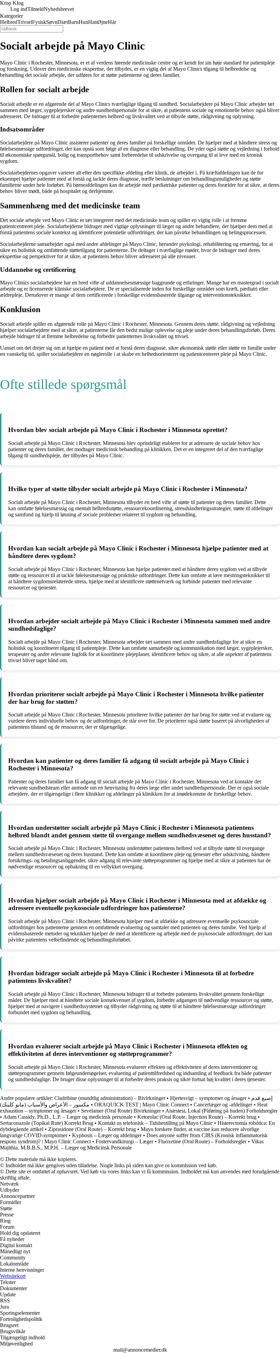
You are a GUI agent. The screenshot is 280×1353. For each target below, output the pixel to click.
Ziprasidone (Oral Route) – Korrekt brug (92, 1129)
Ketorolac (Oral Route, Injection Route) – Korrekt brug (196, 1117)
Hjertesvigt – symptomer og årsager (208, 1098)
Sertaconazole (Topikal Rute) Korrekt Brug (46, 1123)
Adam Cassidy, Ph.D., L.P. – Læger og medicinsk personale (67, 1117)
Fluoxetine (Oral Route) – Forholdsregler (202, 1141)
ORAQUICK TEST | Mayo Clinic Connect (141, 1104)
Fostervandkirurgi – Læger (124, 1141)
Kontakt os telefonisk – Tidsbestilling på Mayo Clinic (155, 1123)
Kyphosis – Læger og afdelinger (107, 1135)
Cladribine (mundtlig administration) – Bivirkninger (110, 1098)
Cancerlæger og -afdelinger (223, 1104)
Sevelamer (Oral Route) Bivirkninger (121, 1111)
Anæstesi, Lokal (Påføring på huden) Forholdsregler (221, 1111)
